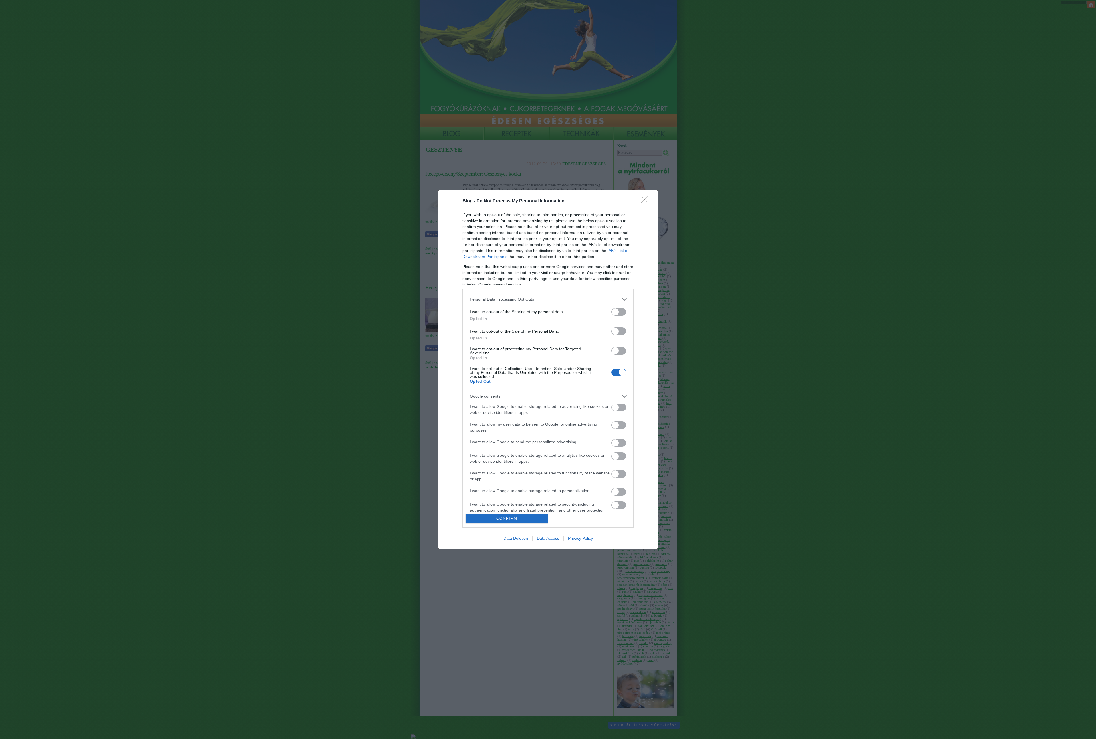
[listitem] (548, 299)
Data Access (548, 538)
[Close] (646, 201)
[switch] (618, 312)
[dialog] (548, 369)
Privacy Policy (580, 538)
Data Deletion (515, 538)
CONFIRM (506, 518)
